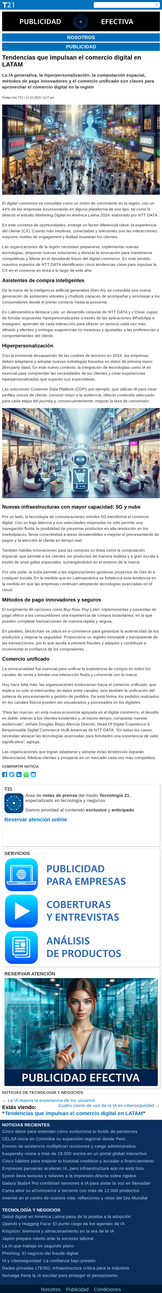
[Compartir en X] (11, 774)
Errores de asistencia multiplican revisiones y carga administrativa (69, 1146)
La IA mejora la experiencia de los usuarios (51, 1100)
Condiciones (107, 1289)
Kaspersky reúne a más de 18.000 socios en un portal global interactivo (74, 1153)
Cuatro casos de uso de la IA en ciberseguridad (106, 1105)
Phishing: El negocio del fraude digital (40, 1253)
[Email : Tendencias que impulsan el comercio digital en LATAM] (33, 774)
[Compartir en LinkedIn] (19, 774)
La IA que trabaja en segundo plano (38, 1245)
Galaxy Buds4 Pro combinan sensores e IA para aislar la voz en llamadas (76, 1183)
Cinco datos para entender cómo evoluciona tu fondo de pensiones (70, 1131)
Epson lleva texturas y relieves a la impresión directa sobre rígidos (69, 1175)
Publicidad (77, 1289)
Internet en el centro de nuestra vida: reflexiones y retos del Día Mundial (75, 1197)
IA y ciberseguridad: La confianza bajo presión (49, 1260)
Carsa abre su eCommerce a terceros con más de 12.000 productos (70, 1190)
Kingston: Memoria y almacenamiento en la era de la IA (58, 1231)
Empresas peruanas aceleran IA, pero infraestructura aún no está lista (73, 1168)
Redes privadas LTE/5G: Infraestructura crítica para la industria (65, 1268)
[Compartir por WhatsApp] (26, 774)
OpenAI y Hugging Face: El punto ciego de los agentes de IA (63, 1223)
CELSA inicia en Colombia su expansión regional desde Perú (63, 1138)
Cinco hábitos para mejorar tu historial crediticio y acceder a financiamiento (78, 1160)
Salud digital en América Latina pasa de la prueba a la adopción (66, 1216)
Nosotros (51, 1289)
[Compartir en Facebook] (4, 774)
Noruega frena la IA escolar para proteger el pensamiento (60, 1275)
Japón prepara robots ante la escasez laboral (47, 1238)
